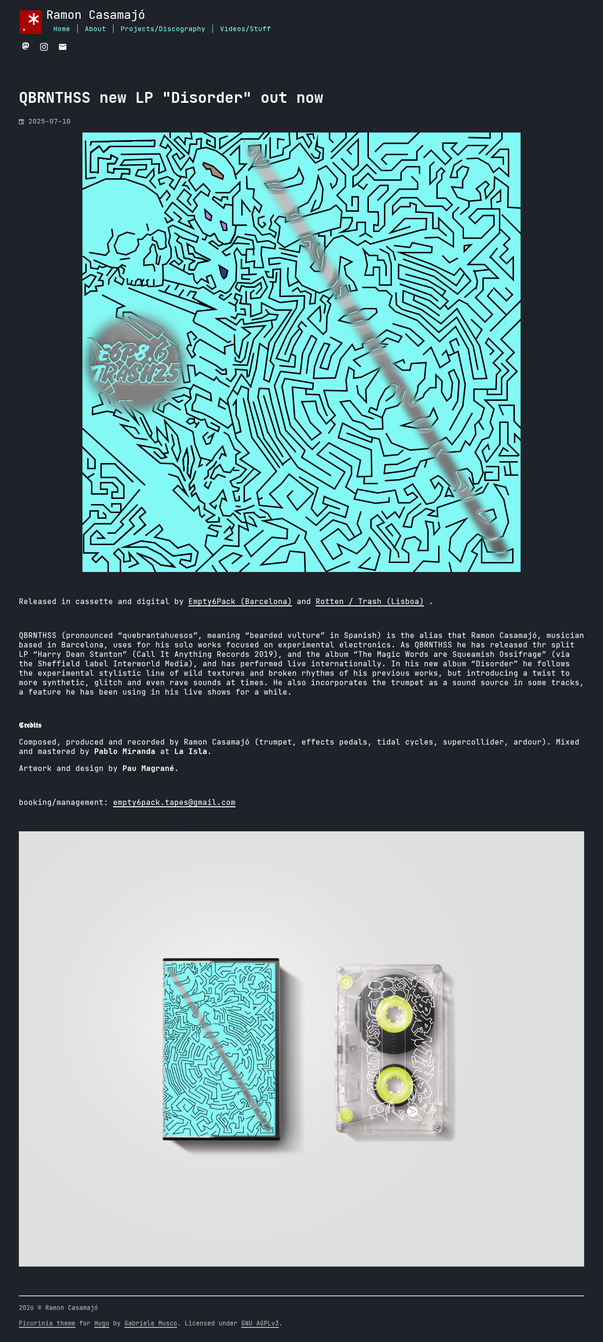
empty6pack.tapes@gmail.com (174, 802)
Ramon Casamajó (95, 15)
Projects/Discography (163, 29)
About (95, 29)
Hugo (101, 1323)
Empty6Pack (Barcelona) (240, 601)
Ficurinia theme (47, 1323)
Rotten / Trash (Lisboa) (370, 601)
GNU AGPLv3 (260, 1323)
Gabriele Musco (150, 1323)
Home (61, 29)
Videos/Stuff (245, 29)
